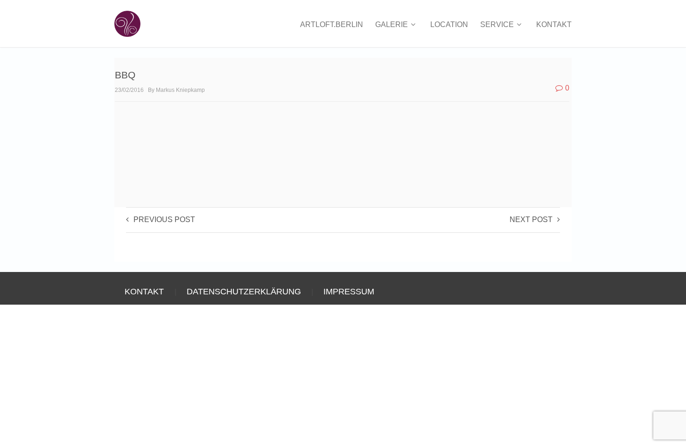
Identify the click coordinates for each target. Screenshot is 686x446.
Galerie (392, 24)
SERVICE (498, 24)
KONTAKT (554, 24)
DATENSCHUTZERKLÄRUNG (244, 291)
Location (449, 24)
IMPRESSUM (348, 291)
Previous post (164, 219)
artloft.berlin (331, 24)
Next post (531, 219)
